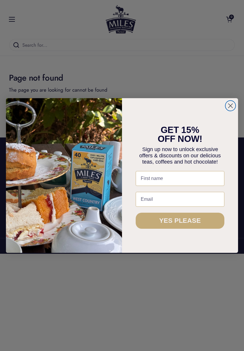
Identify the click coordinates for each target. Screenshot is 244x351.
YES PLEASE (180, 220)
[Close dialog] (230, 106)
